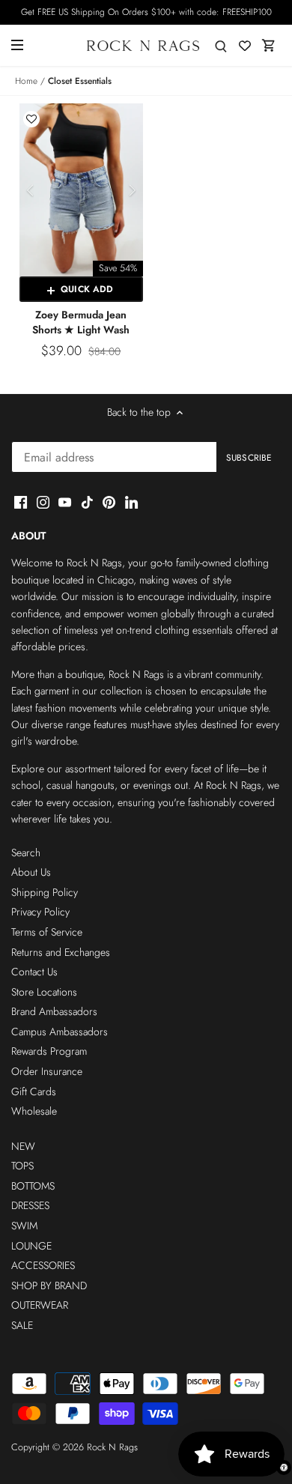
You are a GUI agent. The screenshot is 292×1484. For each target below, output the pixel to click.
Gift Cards (33, 1091)
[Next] (132, 190)
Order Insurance (46, 1071)
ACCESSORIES (43, 1265)
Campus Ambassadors (59, 1031)
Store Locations (44, 991)
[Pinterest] (109, 501)
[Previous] (30, 190)
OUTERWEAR (39, 1304)
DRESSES (30, 1205)
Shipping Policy (44, 892)
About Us (31, 871)
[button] (31, 119)
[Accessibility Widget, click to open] (283, 1467)
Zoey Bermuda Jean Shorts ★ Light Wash (81, 322)
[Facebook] (20, 501)
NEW (23, 1146)
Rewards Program (49, 1051)
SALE (22, 1325)
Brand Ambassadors (54, 1011)
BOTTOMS (33, 1185)
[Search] (221, 45)
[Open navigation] (17, 45)
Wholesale (34, 1110)
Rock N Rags (112, 1447)
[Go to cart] (268, 45)
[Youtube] (64, 501)
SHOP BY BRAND (49, 1285)
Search (25, 852)
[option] (81, 189)
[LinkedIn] (131, 501)
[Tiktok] (87, 501)
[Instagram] (43, 501)
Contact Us (34, 971)
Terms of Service (46, 931)
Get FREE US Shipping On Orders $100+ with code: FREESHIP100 (146, 12)
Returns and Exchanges (60, 952)
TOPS (22, 1165)
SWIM (24, 1225)
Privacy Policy (40, 911)
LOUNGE (31, 1245)
